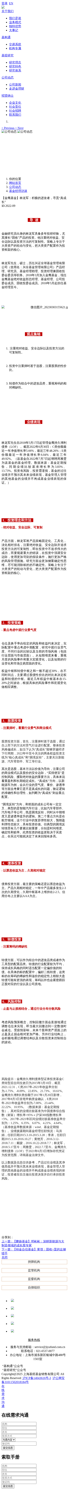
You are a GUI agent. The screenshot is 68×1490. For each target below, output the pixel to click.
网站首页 (15, 183)
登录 (5, 3)
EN (11, 3)
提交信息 (8, 1447)
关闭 (5, 1257)
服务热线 (34, 1340)
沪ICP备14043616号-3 (36, 1378)
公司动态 (15, 187)
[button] (8, 128)
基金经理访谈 (18, 191)
